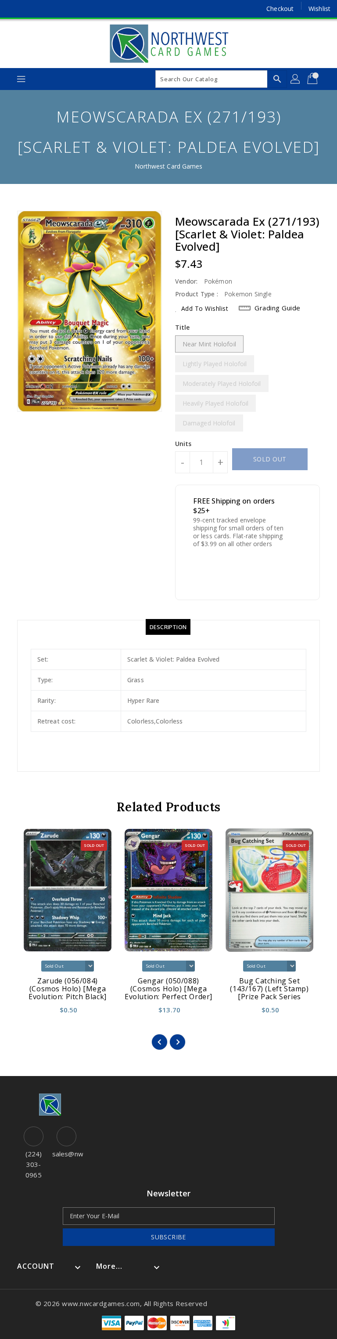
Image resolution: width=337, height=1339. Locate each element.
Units (183, 444)
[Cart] (313, 79)
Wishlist (319, 8)
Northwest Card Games (169, 166)
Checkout (280, 8)
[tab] (168, 627)
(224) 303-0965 (33, 1164)
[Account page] (296, 79)
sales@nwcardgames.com (66, 1153)
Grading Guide (278, 307)
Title (182, 327)
